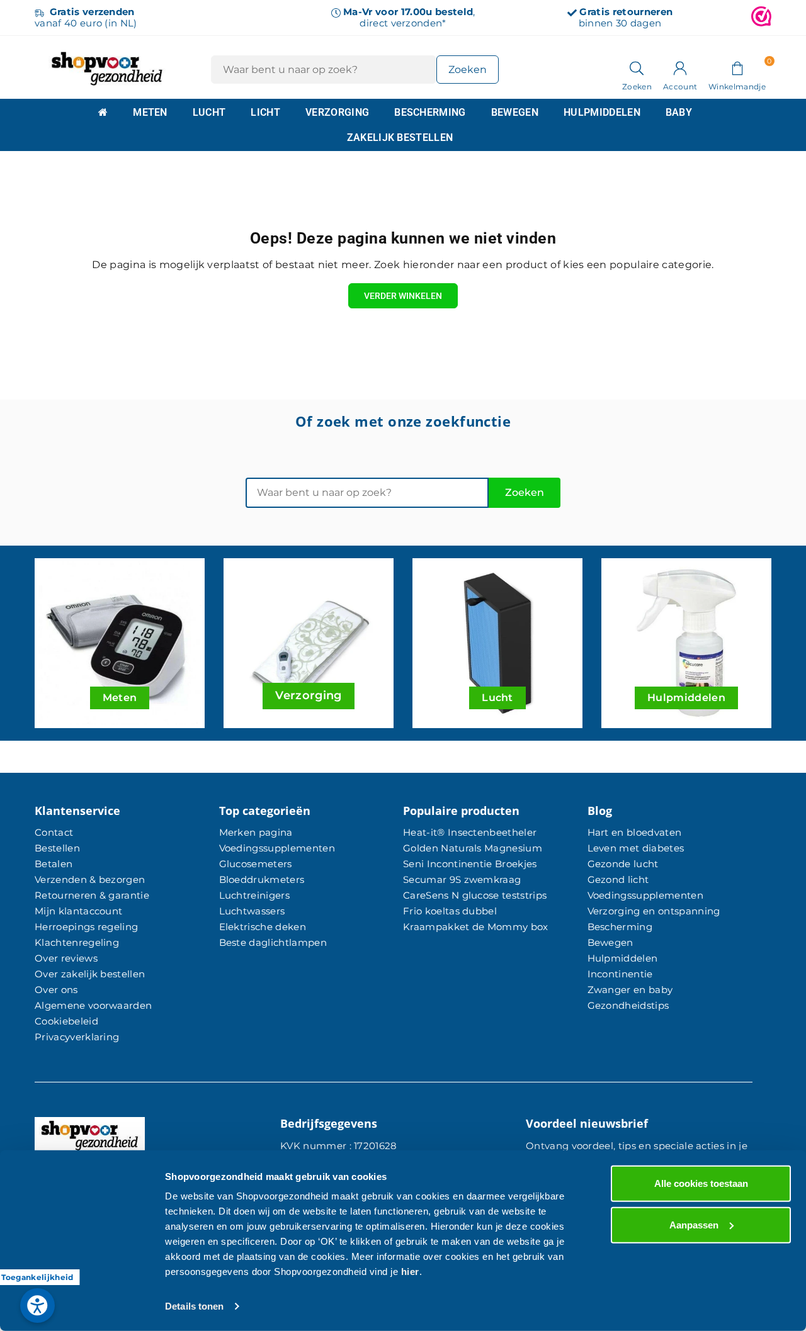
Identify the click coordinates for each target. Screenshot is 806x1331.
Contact (54, 832)
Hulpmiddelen (602, 112)
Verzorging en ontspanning (653, 911)
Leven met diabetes (635, 848)
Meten (150, 112)
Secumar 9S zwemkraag (462, 879)
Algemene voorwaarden (93, 1005)
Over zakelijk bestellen (90, 974)
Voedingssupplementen (277, 848)
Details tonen (194, 1306)
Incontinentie (620, 974)
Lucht (209, 112)
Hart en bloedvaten (634, 832)
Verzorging (337, 112)
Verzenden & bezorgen (90, 879)
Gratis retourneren (626, 12)
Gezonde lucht (623, 864)
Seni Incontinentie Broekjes (470, 864)
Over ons (56, 990)
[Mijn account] (680, 67)
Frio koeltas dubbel (450, 911)
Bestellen (57, 848)
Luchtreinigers (254, 895)
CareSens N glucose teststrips (475, 895)
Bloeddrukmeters (262, 879)
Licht (265, 112)
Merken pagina (256, 832)
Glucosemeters (255, 864)
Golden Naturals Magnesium (472, 848)
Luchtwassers (252, 911)
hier (410, 1271)
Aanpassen (693, 1224)
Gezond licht (618, 879)
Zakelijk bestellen (400, 137)
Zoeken (524, 492)
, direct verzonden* (409, 17)
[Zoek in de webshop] (636, 67)
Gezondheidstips (628, 1005)
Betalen (53, 864)
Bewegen (514, 112)
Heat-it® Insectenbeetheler (469, 832)
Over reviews (66, 958)
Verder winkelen (403, 296)
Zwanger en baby (630, 990)
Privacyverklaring (77, 1037)
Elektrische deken (262, 927)
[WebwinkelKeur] (761, 17)
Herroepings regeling (86, 927)
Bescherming (430, 112)
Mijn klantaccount (78, 911)
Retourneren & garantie (92, 895)
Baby (679, 112)
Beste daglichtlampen (273, 942)
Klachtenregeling (77, 942)
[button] (737, 67)
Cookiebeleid (66, 1021)
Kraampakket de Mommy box (475, 927)
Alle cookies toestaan (701, 1183)
